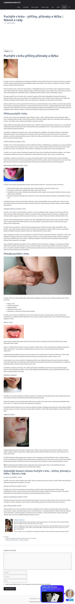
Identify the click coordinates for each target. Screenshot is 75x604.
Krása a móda (34, 7)
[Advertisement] (37, 36)
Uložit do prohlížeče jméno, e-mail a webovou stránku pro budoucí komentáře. (28, 584)
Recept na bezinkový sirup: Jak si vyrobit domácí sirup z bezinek (20, 538)
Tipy (52, 7)
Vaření (58, 7)
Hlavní (18, 7)
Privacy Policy (33, 598)
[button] (69, 7)
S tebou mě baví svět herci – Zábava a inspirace (16, 540)
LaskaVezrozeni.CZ (12, 2)
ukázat (10, 51)
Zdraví (64, 7)
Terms (39, 598)
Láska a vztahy (45, 7)
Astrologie (25, 7)
